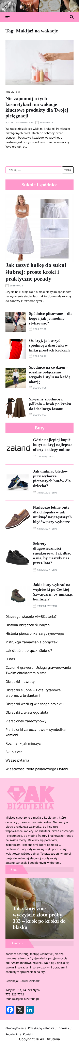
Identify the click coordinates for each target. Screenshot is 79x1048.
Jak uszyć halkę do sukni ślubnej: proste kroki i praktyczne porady (35, 272)
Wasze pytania (17, 760)
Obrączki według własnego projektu (34, 704)
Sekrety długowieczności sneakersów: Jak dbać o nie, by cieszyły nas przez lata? (52, 553)
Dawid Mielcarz (24, 122)
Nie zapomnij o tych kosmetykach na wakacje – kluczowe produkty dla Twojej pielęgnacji (36, 107)
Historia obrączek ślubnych (27, 625)
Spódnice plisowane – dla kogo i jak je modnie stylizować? (51, 318)
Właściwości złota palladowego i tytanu (37, 769)
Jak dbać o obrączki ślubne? (28, 651)
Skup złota (13, 752)
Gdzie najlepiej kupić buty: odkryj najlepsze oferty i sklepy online (52, 444)
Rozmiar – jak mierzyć (23, 743)
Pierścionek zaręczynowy (25, 721)
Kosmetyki (12, 91)
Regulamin (11, 1034)
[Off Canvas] (7, 17)
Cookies (64, 1028)
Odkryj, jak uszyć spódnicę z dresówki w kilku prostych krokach (49, 345)
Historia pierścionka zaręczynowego (34, 633)
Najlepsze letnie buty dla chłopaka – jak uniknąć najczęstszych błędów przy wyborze (52, 514)
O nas (10, 659)
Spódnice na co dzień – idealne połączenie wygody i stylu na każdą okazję (49, 374)
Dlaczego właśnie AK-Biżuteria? (31, 617)
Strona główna (14, 1028)
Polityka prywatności (41, 1028)
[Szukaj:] (33, 170)
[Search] (72, 17)
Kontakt (28, 1034)
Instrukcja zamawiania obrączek (31, 642)
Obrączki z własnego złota (26, 712)
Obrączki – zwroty (20, 682)
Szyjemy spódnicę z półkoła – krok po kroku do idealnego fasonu (50, 404)
